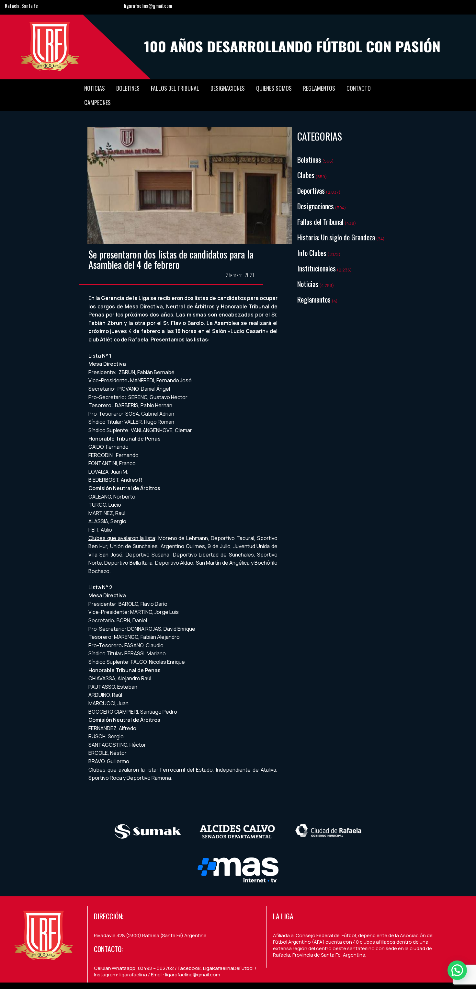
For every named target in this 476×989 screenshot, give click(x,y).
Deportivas (311, 190)
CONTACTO (358, 88)
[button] (457, 970)
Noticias (94, 88)
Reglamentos (319, 88)
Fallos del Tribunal (175, 88)
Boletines (128, 88)
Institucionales (316, 268)
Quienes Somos (274, 88)
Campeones (97, 102)
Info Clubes (311, 252)
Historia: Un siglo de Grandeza (336, 237)
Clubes (305, 175)
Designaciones (227, 88)
